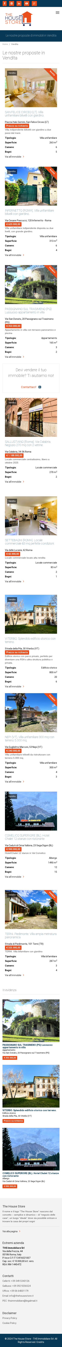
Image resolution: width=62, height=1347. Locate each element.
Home (5, 44)
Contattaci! (29, 387)
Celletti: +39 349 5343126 (15, 1281)
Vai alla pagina (10, 1231)
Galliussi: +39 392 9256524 (16, 1286)
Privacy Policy (9, 1318)
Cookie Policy (9, 1323)
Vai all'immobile (13, 156)
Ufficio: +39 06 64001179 (15, 1291)
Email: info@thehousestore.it (18, 1295)
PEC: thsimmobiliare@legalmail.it (19, 1300)
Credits (40, 1342)
